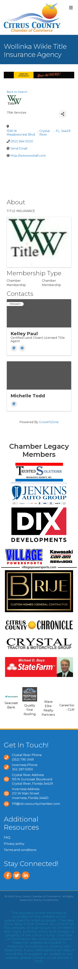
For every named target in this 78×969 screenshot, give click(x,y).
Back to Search (17, 92)
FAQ (7, 837)
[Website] (22, 348)
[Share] (62, 114)
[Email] (14, 348)
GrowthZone (49, 422)
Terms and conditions (20, 850)
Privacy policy (14, 843)
